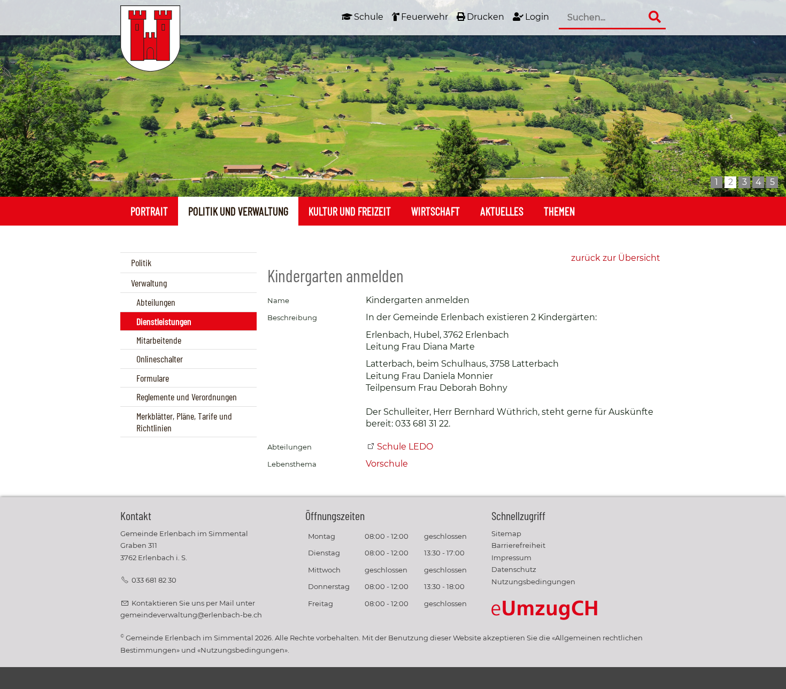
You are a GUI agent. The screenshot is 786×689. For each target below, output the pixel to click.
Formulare (152, 378)
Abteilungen (155, 302)
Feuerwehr (424, 17)
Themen (559, 211)
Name (278, 301)
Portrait (149, 211)
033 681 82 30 (154, 580)
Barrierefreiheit (518, 545)
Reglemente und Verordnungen (186, 396)
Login (537, 17)
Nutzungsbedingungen (533, 582)
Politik (141, 262)
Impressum (511, 558)
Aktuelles (501, 211)
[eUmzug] (544, 610)
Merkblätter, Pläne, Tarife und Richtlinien (184, 421)
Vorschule (387, 464)
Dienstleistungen (163, 321)
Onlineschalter (159, 359)
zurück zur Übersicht (615, 258)
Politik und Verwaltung (238, 211)
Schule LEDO (405, 447)
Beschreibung (292, 318)
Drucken (485, 17)
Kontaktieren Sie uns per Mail (183, 603)
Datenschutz (513, 570)
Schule (368, 17)
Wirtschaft (435, 211)
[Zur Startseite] (150, 38)
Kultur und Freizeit (350, 211)
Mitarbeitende (158, 340)
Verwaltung (149, 283)
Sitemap (506, 534)
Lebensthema (292, 464)
